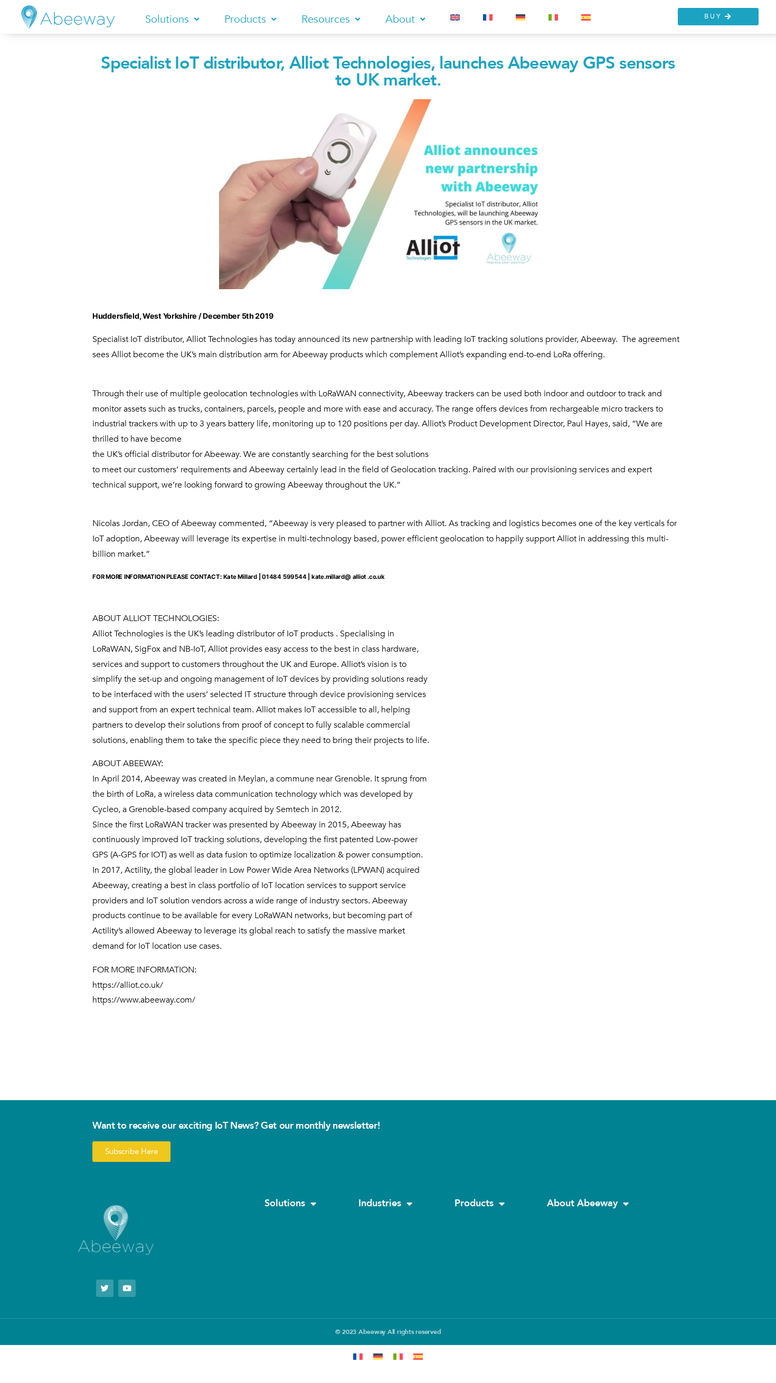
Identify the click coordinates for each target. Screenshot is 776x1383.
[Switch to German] (520, 17)
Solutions (284, 1203)
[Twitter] (104, 1288)
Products (474, 1203)
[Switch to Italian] (553, 17)
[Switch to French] (488, 17)
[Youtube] (127, 1288)
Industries (379, 1203)
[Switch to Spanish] (586, 17)
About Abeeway (582, 1203)
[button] (173, 19)
